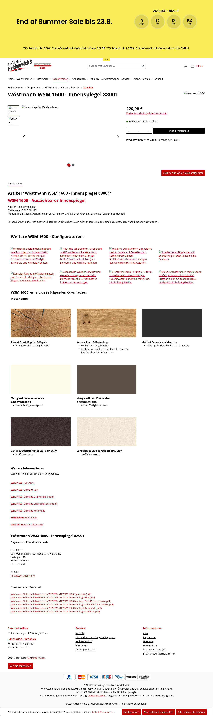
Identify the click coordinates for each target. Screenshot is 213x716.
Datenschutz (150, 645)
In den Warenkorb (179, 130)
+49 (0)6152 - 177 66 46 (22, 639)
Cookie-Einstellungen (154, 649)
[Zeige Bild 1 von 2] (69, 165)
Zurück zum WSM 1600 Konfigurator (183, 173)
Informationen (152, 628)
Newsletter (82, 645)
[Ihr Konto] (185, 66)
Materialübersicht (27, 524)
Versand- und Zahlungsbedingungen (95, 637)
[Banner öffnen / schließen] (106, 57)
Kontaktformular (36, 657)
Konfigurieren (131, 712)
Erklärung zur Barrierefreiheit (159, 653)
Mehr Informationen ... (103, 712)
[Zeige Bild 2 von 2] (73, 165)
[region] (64, 136)
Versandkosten (96, 695)
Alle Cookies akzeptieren (191, 712)
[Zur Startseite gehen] (29, 65)
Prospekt (24, 517)
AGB (145, 633)
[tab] (15, 183)
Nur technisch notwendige (158, 712)
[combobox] (113, 66)
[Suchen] (142, 66)
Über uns (148, 641)
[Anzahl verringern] (129, 131)
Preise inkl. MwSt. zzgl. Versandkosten (146, 113)
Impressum (149, 637)
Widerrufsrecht (84, 641)
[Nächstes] (118, 136)
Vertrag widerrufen (20, 666)
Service (80, 628)
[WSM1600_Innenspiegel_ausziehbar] (71, 136)
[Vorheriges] (24, 136)
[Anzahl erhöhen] (149, 131)
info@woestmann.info (23, 575)
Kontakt (80, 633)
